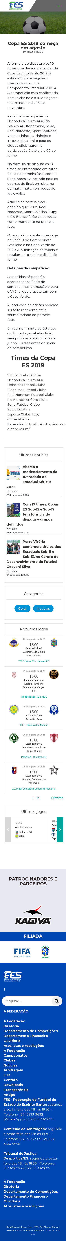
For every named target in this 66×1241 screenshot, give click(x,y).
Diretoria (11, 1026)
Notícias (43, 608)
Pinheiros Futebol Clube (26, 390)
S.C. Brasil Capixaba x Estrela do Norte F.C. (34, 788)
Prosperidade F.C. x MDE (34, 696)
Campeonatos (15, 1055)
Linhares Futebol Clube (26, 385)
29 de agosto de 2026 (34, 639)
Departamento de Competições (31, 1031)
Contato (11, 1080)
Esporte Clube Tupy (23, 414)
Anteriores (12, 798)
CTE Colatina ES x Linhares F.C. (34, 661)
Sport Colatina (18, 409)
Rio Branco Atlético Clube (28, 400)
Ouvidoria (12, 1041)
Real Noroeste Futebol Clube (30, 395)
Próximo (57, 798)
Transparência (16, 1090)
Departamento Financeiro (26, 1036)
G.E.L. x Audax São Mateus (34, 725)
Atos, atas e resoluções (24, 1046)
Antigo (9, 1095)
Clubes (9, 1060)
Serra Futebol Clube (23, 404)
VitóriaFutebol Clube (24, 375)
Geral (22, 608)
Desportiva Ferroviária (25, 380)
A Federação (14, 1021)
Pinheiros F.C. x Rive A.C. (34, 757)
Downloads (13, 1085)
